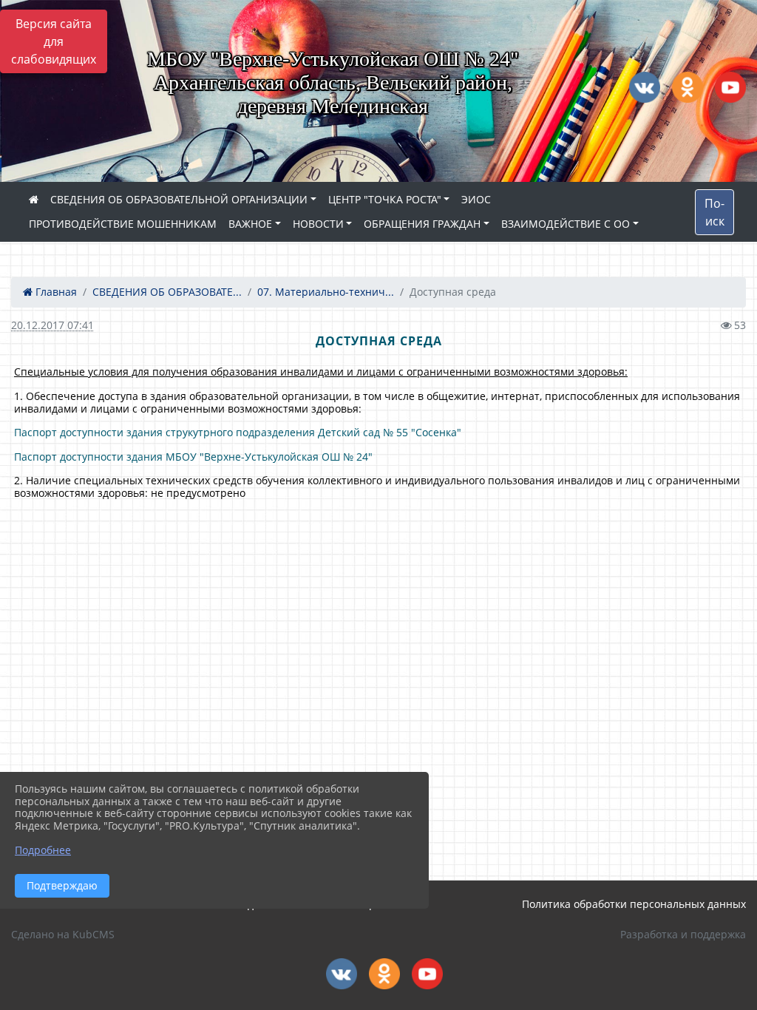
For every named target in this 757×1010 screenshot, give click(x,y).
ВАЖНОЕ (250, 224)
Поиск (714, 212)
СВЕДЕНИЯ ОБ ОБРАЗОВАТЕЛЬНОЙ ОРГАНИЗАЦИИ (179, 199)
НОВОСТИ (318, 224)
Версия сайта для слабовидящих (53, 41)
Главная (55, 292)
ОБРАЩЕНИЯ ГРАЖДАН (422, 224)
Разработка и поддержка (683, 934)
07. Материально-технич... (325, 292)
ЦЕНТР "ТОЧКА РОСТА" (384, 199)
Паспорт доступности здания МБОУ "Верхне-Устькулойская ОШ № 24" (193, 457)
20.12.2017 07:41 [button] (52, 325)
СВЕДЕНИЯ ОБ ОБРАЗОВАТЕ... (167, 292)
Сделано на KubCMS (63, 934)
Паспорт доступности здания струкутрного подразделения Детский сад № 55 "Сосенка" (237, 432)
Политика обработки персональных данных (634, 904)
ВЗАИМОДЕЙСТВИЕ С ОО (565, 224)
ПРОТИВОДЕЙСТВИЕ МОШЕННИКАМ (123, 224)
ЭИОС (476, 199)
